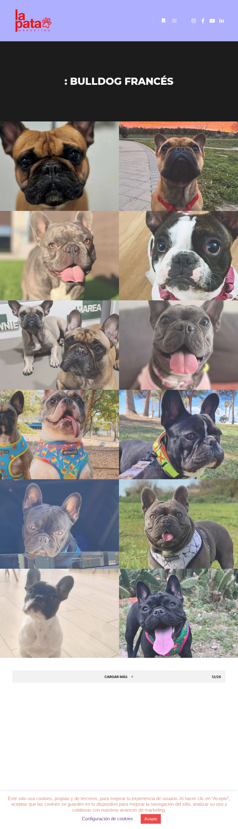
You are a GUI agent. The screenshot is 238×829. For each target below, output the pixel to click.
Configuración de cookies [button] (107, 818)
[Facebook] (203, 21)
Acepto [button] (150, 819)
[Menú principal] (174, 21)
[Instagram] (194, 21)
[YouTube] (212, 21)
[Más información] (163, 21)
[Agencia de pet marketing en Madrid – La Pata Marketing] (34, 20)
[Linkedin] (222, 21)
